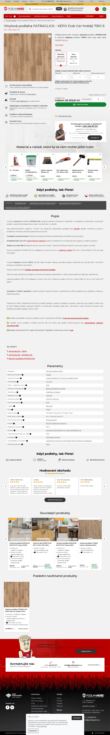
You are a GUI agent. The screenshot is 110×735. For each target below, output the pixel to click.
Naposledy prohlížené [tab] (17, 208)
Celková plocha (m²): (98, 73)
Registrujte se (64, 4)
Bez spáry (49, 406)
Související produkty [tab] (70, 203)
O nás (33, 703)
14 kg (33, 166)
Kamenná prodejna (37, 701)
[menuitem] (10, 16)
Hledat (59, 9)
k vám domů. (31, 94)
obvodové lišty (13, 326)
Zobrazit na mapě (88, 706)
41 (51, 382)
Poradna (81, 1)
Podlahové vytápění (53, 392)
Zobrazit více (55, 500)
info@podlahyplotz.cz (64, 1)
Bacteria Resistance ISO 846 (55, 389)
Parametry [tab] (20, 203)
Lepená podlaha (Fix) (53, 378)
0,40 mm (49, 395)
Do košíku (80, 104)
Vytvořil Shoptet (100, 733)
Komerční (63, 423)
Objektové (55, 423)
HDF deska (50, 437)
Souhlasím (77, 718)
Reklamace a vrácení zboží (39, 706)
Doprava (24, 1)
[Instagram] (12, 707)
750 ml (13, 166)
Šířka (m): (58, 73)
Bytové (48, 423)
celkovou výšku (65, 250)
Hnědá (48, 375)
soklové (99, 323)
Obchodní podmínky (37, 708)
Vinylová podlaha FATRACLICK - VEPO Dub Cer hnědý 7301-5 (16, 610)
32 (49, 382)
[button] (61, 59)
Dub (47, 385)
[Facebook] (8, 707)
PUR (47, 402)
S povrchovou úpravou (36, 241)
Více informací (42, 726)
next (104, 539)
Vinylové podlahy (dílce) (54, 371)
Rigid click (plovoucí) (43, 539)
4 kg (29, 166)
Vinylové (57, 437)
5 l (17, 166)
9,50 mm (56, 399)
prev (6, 539)
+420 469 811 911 (90, 126)
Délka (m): (76, 73)
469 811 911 (49, 1)
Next (104, 167)
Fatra (48, 444)
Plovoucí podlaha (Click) (69, 378)
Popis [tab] (8, 203)
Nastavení (33, 731)
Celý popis (59, 45)
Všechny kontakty (93, 665)
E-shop (59, 698)
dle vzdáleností (22, 101)
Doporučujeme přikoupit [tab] (42, 203)
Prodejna (8, 1)
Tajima (90, 539)
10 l (20, 166)
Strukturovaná (51, 420)
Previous (6, 167)
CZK (91, 1)
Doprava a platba (36, 698)
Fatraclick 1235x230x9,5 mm (55, 430)
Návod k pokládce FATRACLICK (22, 359)
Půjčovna (59, 706)
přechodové (90, 323)
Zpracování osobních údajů (39, 711)
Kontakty (16, 1)
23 (47, 382)
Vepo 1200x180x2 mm (73, 430)
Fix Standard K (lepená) (17, 539)
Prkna (48, 409)
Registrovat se (86, 651)
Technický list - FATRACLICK (20, 355)
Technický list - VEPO (18, 351)
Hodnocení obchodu (55, 470)
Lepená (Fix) (50, 441)
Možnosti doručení (65, 116)
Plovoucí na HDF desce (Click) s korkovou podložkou (73, 441)
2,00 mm (49, 399)
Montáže (59, 701)
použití (77, 229)
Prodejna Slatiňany (76, 10)
